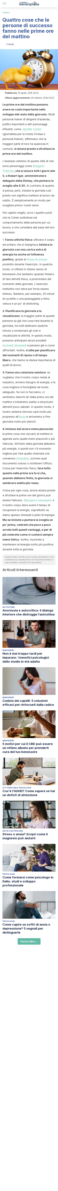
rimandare (22, 458)
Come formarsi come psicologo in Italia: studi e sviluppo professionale (27, 881)
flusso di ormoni (37, 259)
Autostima (8, 607)
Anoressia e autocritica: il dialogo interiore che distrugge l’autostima (28, 612)
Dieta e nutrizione (12, 831)
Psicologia (8, 874)
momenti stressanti (14, 345)
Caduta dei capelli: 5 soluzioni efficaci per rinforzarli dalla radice (28, 703)
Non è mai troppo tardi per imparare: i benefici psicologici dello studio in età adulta (25, 657)
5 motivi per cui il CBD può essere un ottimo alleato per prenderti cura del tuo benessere (27, 748)
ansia (22, 416)
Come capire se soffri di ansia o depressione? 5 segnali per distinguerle (26, 928)
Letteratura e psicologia (16, 788)
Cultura (6, 12)
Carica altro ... (29, 941)
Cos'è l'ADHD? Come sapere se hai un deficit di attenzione (28, 793)
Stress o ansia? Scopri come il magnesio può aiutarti (25, 836)
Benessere (8, 650)
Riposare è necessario (38, 500)
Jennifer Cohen (31, 129)
